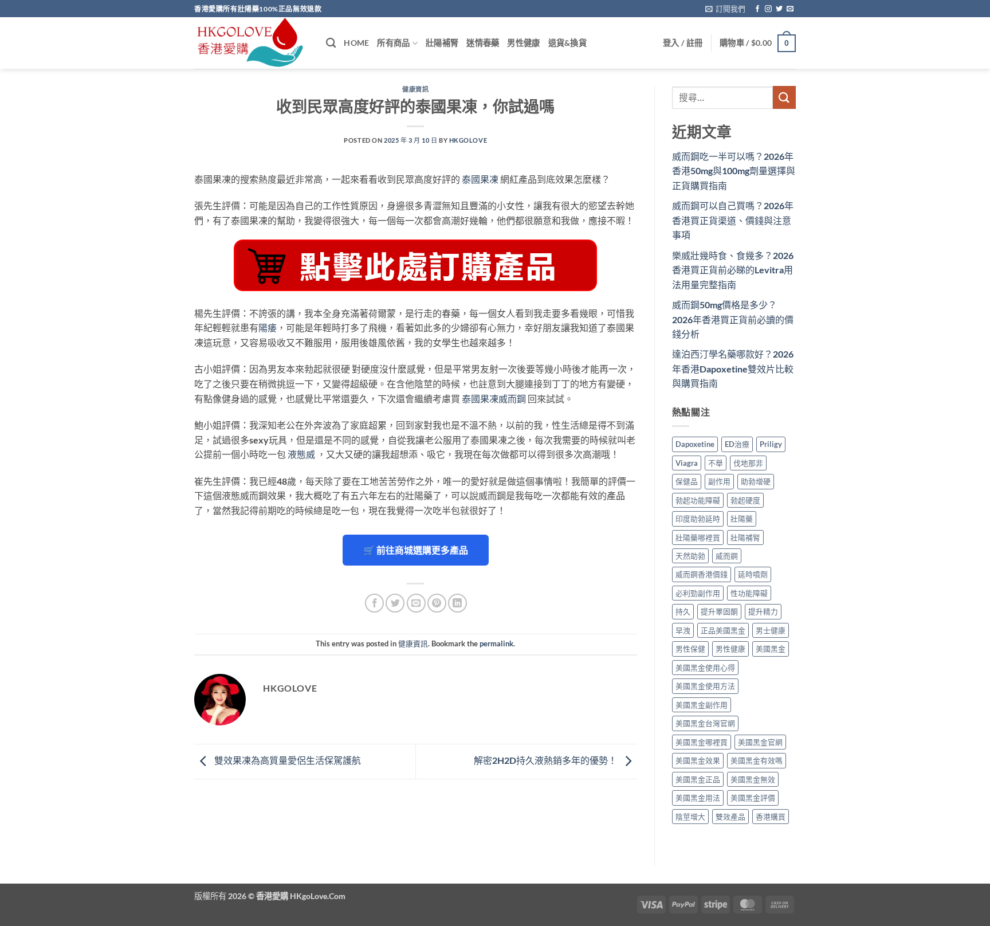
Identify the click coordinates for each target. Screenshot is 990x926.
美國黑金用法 (697, 797)
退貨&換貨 (567, 43)
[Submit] (784, 97)
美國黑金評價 (752, 797)
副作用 (719, 481)
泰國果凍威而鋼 (494, 398)
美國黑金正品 (697, 779)
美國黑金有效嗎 (756, 760)
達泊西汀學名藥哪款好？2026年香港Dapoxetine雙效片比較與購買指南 (732, 368)
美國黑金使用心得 (705, 667)
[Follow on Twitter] (779, 9)
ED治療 (737, 444)
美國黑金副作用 (701, 704)
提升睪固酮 (719, 611)
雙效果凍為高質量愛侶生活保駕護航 (287, 760)
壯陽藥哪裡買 (697, 537)
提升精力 (763, 611)
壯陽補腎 (442, 43)
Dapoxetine (694, 444)
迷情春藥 (482, 43)
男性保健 (690, 648)
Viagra (686, 463)
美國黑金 (770, 648)
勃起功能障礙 (697, 500)
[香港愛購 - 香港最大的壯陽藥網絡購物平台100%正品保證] (251, 43)
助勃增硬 (756, 481)
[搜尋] (331, 43)
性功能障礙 (749, 593)
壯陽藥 (741, 518)
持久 (682, 611)
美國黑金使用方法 (705, 685)
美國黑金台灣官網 (705, 723)
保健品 (686, 481)
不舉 (715, 463)
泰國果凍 (480, 179)
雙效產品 (730, 816)
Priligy (771, 444)
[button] (725, 8)
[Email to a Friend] (416, 603)
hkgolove (468, 140)
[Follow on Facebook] (757, 9)
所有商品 (393, 43)
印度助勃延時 (697, 518)
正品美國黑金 (723, 630)
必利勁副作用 (697, 593)
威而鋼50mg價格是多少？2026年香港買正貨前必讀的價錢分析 (732, 319)
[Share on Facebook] (374, 603)
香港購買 (770, 816)
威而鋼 (727, 555)
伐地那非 (748, 463)
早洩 (682, 630)
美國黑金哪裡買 (701, 742)
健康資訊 (415, 89)
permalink (496, 643)
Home (356, 43)
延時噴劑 (753, 574)
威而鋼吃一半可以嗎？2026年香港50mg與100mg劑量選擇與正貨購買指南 (733, 171)
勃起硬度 (745, 500)
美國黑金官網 (760, 742)
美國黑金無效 (752, 779)
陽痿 (267, 327)
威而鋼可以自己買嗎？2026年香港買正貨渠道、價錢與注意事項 (732, 220)
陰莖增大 (690, 816)
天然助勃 (690, 555)
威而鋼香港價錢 (701, 574)
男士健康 (770, 630)
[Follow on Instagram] (768, 9)
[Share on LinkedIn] (457, 603)
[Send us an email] (790, 9)
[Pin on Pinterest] (436, 603)
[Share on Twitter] (395, 603)
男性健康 (523, 43)
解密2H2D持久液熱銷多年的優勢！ (546, 760)
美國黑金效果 (697, 760)
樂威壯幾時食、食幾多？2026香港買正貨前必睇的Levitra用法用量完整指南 (732, 270)
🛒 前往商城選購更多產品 (415, 549)
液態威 (301, 454)
